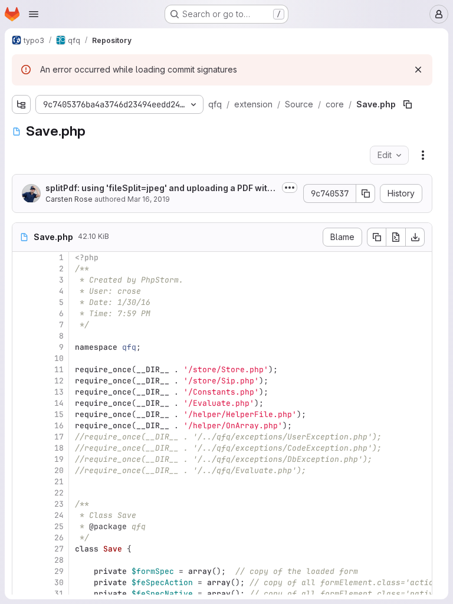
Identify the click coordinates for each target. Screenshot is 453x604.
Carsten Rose (69, 199)
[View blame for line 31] (22, 593)
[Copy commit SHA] (365, 193)
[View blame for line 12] (22, 380)
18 (59, 448)
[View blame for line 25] (22, 526)
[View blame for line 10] (22, 358)
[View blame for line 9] (22, 347)
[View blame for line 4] (22, 291)
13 (59, 392)
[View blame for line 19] (22, 459)
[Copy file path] (407, 104)
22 (59, 493)
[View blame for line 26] (22, 537)
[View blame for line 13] (22, 392)
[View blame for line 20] (22, 470)
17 (59, 437)
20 (59, 470)
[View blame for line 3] (22, 279)
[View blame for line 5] (22, 302)
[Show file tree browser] (21, 104)
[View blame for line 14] (22, 403)
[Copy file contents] (376, 237)
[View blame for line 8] (22, 336)
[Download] (415, 237)
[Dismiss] (418, 70)
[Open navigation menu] (33, 14)
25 (59, 526)
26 (59, 538)
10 (59, 358)
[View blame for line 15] (22, 414)
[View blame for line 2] (22, 268)
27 (59, 549)
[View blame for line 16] (22, 425)
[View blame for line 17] (22, 436)
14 (59, 403)
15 (59, 414)
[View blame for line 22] (22, 492)
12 (59, 381)
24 (59, 515)
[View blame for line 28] (22, 560)
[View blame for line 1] (22, 257)
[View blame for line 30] (22, 582)
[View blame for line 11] (22, 369)
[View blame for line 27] (22, 548)
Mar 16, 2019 (148, 199)
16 (59, 426)
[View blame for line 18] (22, 448)
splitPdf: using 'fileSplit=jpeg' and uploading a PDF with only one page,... (159, 188)
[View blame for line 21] (22, 481)
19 (59, 459)
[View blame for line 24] (22, 515)
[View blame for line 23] (22, 504)
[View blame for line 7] (22, 324)
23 (59, 504)
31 (59, 594)
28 (59, 560)
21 (59, 482)
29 (59, 571)
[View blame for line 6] (22, 313)
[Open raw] (395, 237)
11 (59, 370)
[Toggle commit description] (289, 187)
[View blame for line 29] (22, 571)
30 (59, 582)
